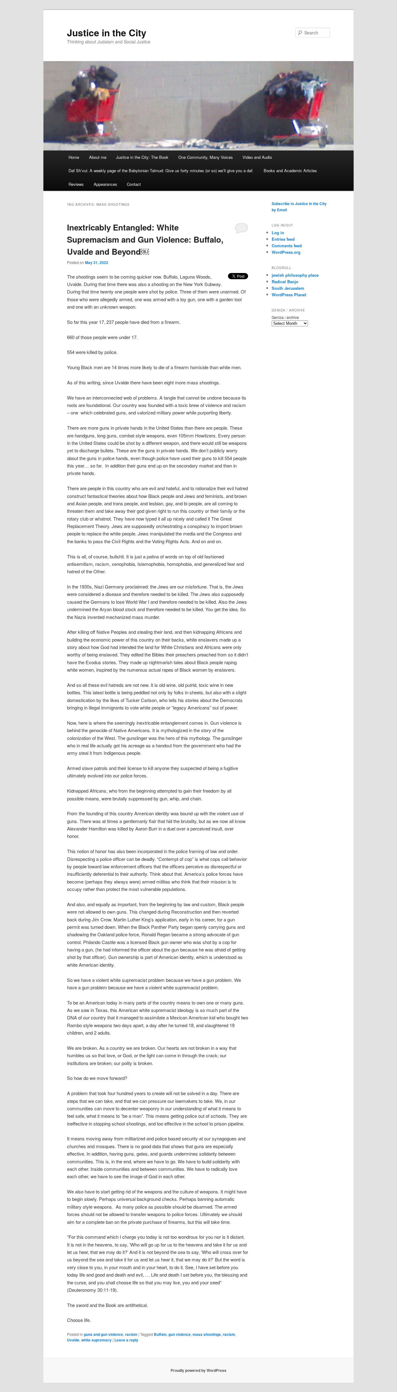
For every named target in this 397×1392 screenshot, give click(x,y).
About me (97, 157)
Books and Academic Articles (290, 170)
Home (74, 157)
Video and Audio (257, 157)
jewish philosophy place (295, 275)
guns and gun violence (103, 1334)
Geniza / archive (285, 317)
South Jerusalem (288, 288)
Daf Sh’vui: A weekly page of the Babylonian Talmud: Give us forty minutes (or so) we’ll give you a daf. (161, 170)
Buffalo (160, 1334)
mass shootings (207, 1334)
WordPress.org (286, 252)
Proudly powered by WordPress (198, 1370)
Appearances (105, 184)
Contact (134, 184)
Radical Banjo (285, 281)
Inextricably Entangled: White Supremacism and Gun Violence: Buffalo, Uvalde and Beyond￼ (145, 239)
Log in (278, 232)
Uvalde (73, 1340)
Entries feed (283, 239)
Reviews (76, 184)
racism (131, 1334)
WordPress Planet (289, 295)
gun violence (179, 1334)
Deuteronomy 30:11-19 (92, 1290)
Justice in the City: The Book (142, 157)
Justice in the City (106, 32)
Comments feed (287, 245)
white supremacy (96, 1340)
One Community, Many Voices (205, 157)
